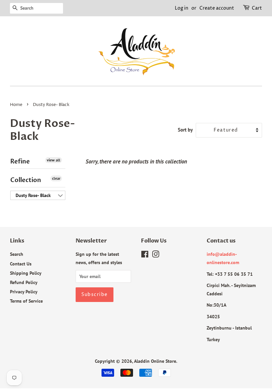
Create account (216, 8)
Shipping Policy (25, 273)
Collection (25, 180)
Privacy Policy (23, 291)
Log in (181, 8)
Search (16, 254)
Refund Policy (23, 282)
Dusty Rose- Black (33, 195)
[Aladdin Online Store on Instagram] (155, 255)
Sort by (185, 129)
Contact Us (21, 263)
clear (56, 178)
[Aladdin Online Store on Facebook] (145, 255)
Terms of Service (26, 301)
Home (16, 105)
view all (53, 159)
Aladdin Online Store (155, 361)
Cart (257, 8)
